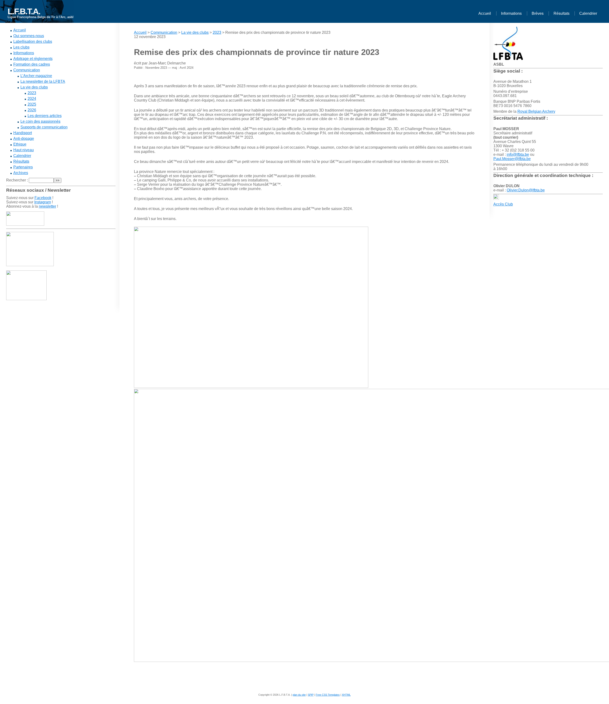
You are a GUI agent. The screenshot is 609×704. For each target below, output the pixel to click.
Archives (20, 173)
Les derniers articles (45, 116)
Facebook (42, 198)
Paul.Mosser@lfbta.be (512, 159)
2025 (32, 104)
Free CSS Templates (328, 694)
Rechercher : (17, 180)
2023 (32, 93)
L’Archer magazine (36, 76)
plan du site (299, 694)
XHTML (346, 694)
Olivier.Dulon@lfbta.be (526, 190)
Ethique (19, 144)
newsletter (47, 206)
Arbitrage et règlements (33, 59)
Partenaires (23, 167)
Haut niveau (23, 150)
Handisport (22, 133)
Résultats (562, 13)
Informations (511, 13)
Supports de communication (44, 127)
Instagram (42, 202)
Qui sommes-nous (28, 36)
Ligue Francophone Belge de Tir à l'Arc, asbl (41, 17)
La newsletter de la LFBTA (42, 81)
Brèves (538, 13)
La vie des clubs (34, 87)
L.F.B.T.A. (24, 11)
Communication (26, 70)
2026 (32, 110)
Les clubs (21, 47)
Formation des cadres (31, 64)
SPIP (311, 694)
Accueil (484, 13)
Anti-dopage (23, 139)
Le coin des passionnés (40, 121)
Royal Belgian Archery (536, 111)
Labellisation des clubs (32, 41)
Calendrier (588, 13)
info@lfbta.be (518, 154)
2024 (32, 99)
